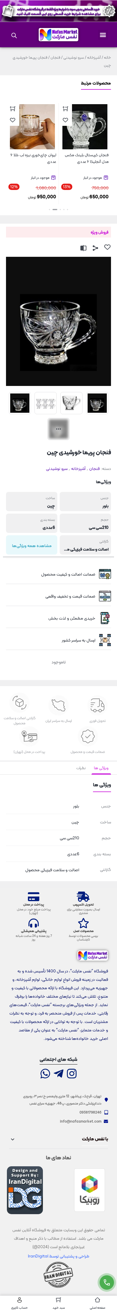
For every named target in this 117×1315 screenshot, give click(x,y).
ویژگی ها (101, 767)
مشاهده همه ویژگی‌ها (32, 545)
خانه (107, 57)
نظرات (81, 767)
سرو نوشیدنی (73, 57)
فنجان (55, 57)
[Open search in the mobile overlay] (14, 35)
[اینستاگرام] (71, 1074)
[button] (103, 35)
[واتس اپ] (45, 1074)
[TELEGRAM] (58, 1074)
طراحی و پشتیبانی (74, 1256)
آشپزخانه (94, 57)
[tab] (101, 768)
